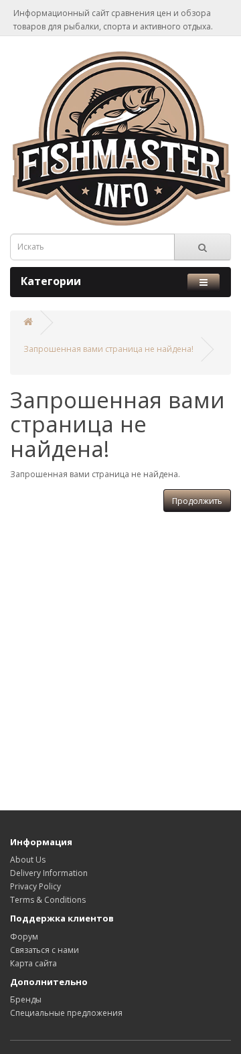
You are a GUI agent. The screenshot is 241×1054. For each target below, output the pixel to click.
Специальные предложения (66, 1013)
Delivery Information (49, 873)
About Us (28, 859)
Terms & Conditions (48, 899)
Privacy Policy (35, 886)
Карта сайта (33, 963)
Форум (24, 936)
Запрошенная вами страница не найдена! (108, 349)
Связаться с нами (44, 950)
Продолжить (197, 501)
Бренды (26, 999)
